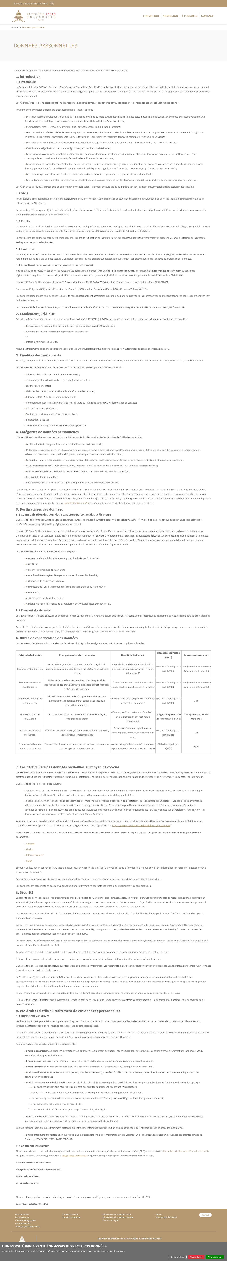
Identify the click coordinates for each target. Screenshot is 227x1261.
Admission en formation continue (117, 1217)
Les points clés (22, 1214)
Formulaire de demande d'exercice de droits (186, 1151)
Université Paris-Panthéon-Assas (31, 4)
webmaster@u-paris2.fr (77, 502)
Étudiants (189, 16)
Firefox (29, 849)
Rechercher (52, 3)
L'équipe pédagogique (25, 1220)
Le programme (22, 1217)
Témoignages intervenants (27, 1226)
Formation (151, 16)
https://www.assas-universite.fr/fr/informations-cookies (141, 825)
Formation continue (71, 1217)
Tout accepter (214, 1257)
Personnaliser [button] (177, 1257)
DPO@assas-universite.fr (75, 1155)
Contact (207, 16)
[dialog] (113, 1251)
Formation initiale (70, 1214)
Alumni (158, 1214)
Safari (29, 860)
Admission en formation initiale (116, 1214)
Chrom (29, 843)
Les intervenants (23, 1223)
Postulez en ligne (110, 1220)
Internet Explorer (35, 854)
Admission (170, 16)
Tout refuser (196, 1257)
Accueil (15, 27)
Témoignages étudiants (166, 1217)
